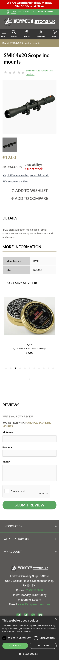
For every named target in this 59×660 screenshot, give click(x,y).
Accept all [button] (15, 645)
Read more (28, 631)
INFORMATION (13, 526)
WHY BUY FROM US (16, 539)
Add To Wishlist (31, 191)
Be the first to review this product (39, 72)
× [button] (55, 619)
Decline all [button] (43, 645)
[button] (29, 654)
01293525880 (34, 590)
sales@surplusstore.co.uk (34, 604)
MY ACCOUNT (13, 551)
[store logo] (29, 22)
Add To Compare (31, 198)
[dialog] (29, 638)
